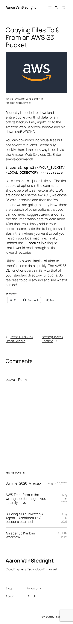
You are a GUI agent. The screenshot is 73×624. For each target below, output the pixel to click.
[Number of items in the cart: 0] (63, 7)
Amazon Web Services (18, 102)
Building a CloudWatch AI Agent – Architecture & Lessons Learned (25, 518)
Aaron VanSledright (21, 7)
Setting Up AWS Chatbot (52, 339)
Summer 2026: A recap (23, 483)
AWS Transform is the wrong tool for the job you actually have (26, 498)
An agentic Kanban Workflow (20, 535)
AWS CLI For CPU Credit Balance (19, 339)
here (40, 219)
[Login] (56, 7)
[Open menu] (50, 7)
